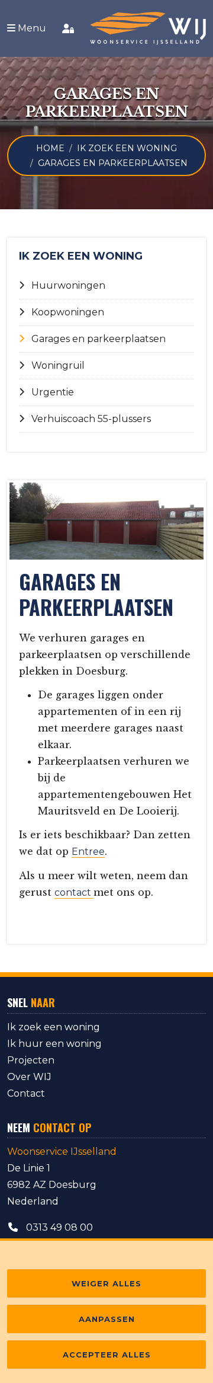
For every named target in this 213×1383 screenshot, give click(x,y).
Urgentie (52, 392)
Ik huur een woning (54, 1043)
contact (73, 892)
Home (50, 148)
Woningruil (58, 365)
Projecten (30, 1060)
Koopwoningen (67, 312)
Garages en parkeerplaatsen (98, 338)
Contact (26, 1093)
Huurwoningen (68, 285)
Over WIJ (29, 1076)
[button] (26, 28)
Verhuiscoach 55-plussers (91, 418)
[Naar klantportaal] (68, 28)
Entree (88, 851)
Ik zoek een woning (127, 148)
